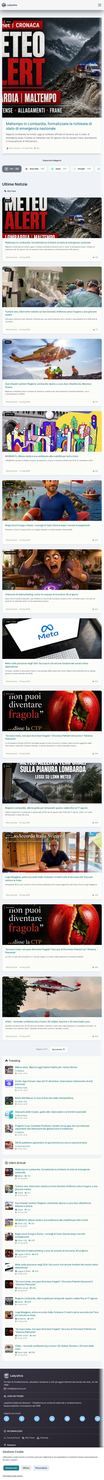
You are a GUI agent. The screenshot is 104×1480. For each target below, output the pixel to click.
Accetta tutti (11, 1468)
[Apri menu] (99, 5)
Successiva (57, 1049)
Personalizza (41, 1468)
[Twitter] (37, 1418)
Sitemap (44, 1437)
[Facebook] (6, 1418)
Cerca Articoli (13, 1437)
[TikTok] (52, 1418)
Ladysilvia (16, 1375)
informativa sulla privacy (13, 1476)
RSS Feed (11, 191)
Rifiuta (26, 1468)
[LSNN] (82, 1418)
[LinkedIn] (67, 1418)
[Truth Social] (97, 1418)
